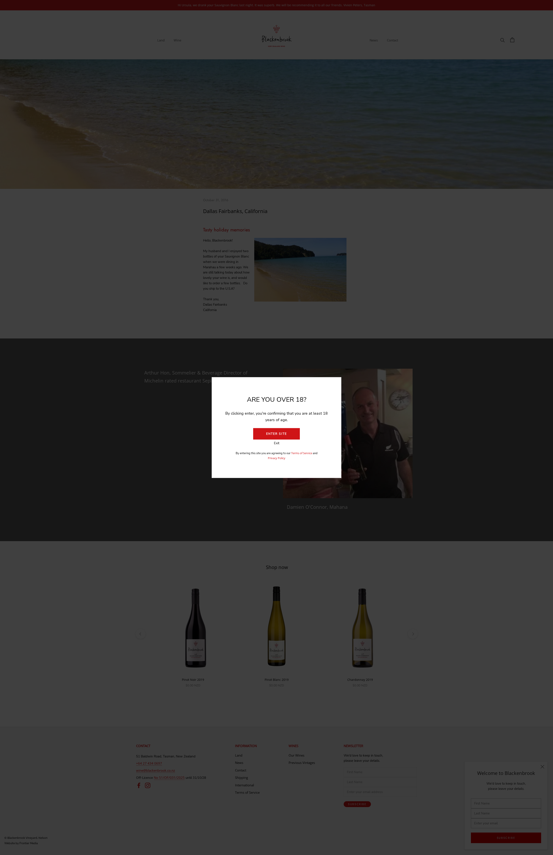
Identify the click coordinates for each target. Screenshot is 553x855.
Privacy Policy (276, 458)
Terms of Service (302, 453)
